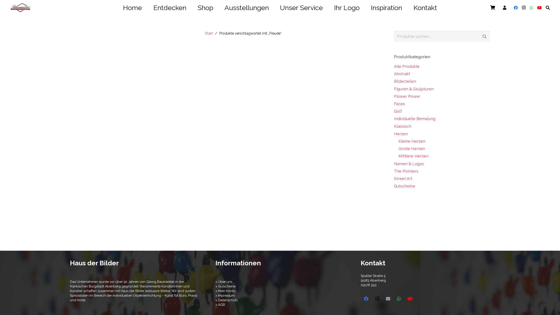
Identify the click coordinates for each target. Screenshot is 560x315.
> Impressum (225, 296)
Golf (398, 111)
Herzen (401, 133)
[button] (443, 8)
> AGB (220, 305)
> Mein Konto (225, 291)
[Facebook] (516, 8)
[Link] (504, 7)
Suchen (484, 36)
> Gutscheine (225, 286)
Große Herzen (412, 148)
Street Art (403, 178)
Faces (399, 104)
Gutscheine (404, 186)
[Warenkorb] (492, 7)
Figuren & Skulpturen (414, 89)
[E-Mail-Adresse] (388, 298)
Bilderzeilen (405, 81)
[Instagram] (524, 8)
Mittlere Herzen (413, 156)
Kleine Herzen (412, 141)
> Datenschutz (226, 300)
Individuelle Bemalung (414, 118)
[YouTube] (539, 8)
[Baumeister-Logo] (20, 7)
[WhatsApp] (532, 8)
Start (209, 33)
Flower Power (407, 96)
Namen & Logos (409, 163)
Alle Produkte (407, 66)
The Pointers (406, 171)
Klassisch (402, 126)
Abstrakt (402, 74)
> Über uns (223, 282)
